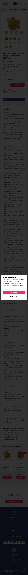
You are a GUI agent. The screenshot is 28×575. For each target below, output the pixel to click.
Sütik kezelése (14, 297)
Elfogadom (14, 292)
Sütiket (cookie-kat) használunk (11, 279)
